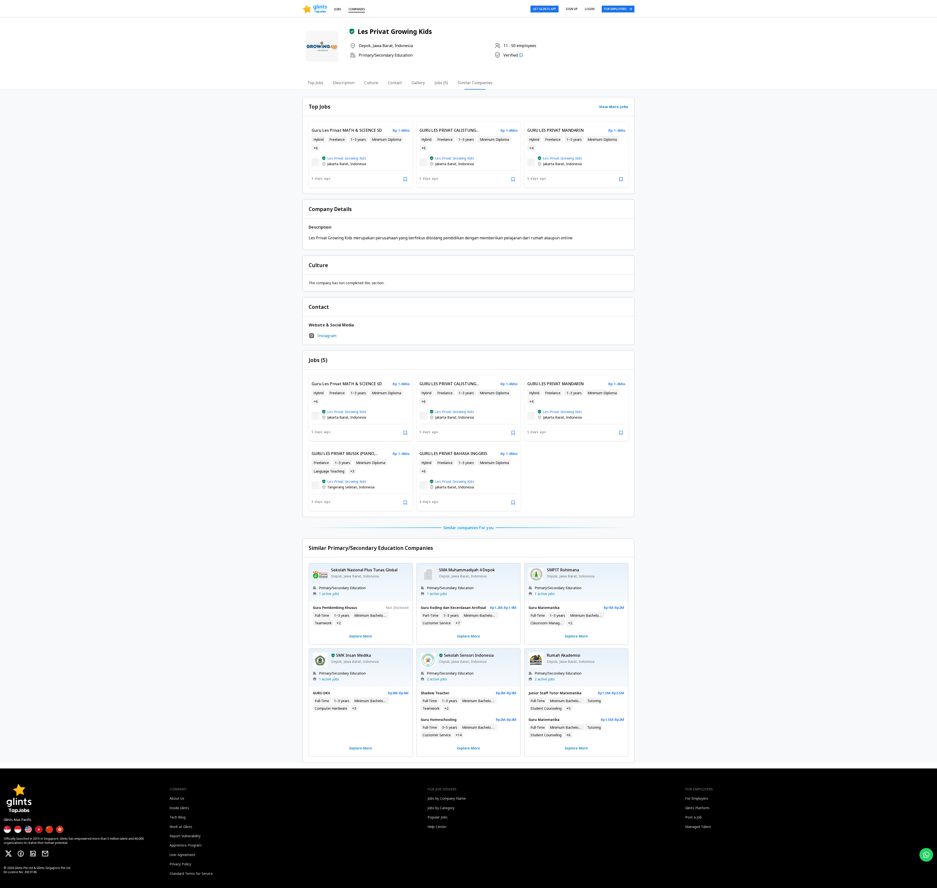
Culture (371, 83)
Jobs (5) (441, 83)
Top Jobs (315, 83)
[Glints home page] (315, 9)
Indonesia (358, 163)
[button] (352, 31)
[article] (361, 155)
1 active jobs (329, 593)
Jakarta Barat (337, 163)
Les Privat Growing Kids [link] (346, 158)
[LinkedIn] (33, 853)
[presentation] (315, 9)
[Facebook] (21, 853)
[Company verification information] (521, 55)
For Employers (615, 9)
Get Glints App (544, 9)
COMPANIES (356, 9)
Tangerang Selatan (342, 487)
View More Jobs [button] (614, 106)
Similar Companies (475, 83)
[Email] (45, 853)
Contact (395, 83)
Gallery (418, 83)
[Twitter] (8, 853)
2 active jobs (437, 679)
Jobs (337, 9)
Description (344, 83)
